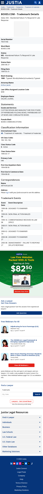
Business (6, 427)
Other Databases (9, 446)
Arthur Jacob (5, 85)
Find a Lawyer (7, 385)
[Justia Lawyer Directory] (31, 463)
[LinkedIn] (11, 463)
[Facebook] (17, 463)
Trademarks (10, 7)
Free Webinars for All (10, 322)
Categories (19, 7)
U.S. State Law (8, 442)
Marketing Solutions (11, 451)
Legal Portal (21, 472)
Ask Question (21, 313)
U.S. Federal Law (9, 437)
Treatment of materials (32, 7)
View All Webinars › (21, 365)
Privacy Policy (21, 486)
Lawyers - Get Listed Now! (22, 401)
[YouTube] (14, 463)
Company (21, 476)
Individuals (7, 422)
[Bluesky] (26, 463)
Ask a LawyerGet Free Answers (8, 302)
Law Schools (7, 432)
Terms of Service (21, 483)
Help (21, 479)
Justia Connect (21, 468)
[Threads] (23, 463)
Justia (3, 7)
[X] (29, 463)
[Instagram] (20, 463)
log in (8, 192)
